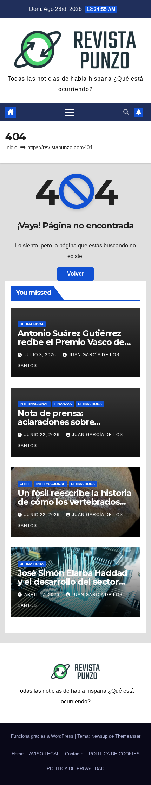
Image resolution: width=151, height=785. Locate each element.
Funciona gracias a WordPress (43, 736)
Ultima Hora (32, 324)
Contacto (74, 753)
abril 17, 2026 (42, 594)
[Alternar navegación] (69, 112)
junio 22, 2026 (42, 434)
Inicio (11, 147)
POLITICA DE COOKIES (114, 753)
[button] (126, 112)
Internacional (34, 404)
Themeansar (127, 736)
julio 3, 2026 (41, 354)
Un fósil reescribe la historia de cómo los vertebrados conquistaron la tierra (74, 502)
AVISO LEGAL (44, 753)
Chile (25, 484)
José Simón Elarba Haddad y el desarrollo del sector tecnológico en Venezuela (72, 582)
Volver (75, 274)
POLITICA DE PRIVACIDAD (75, 768)
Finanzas (63, 404)
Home (18, 753)
